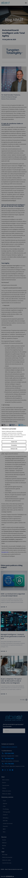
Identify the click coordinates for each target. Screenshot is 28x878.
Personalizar (14, 445)
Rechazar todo (14, 448)
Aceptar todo (14, 441)
